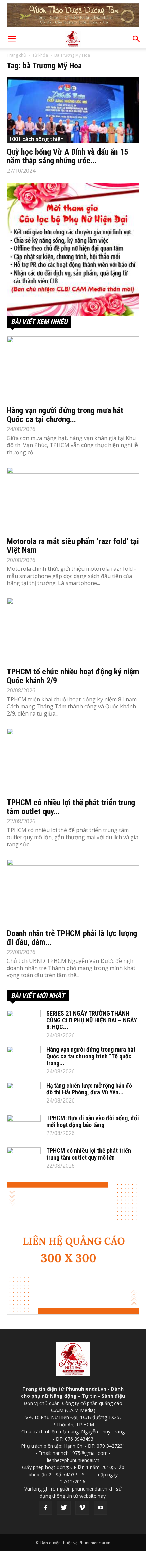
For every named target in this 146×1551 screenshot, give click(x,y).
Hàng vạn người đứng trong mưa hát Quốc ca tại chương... (65, 415)
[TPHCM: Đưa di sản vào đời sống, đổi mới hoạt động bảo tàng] (24, 1127)
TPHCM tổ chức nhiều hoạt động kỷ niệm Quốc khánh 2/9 (73, 676)
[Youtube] (100, 1508)
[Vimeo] (82, 1508)
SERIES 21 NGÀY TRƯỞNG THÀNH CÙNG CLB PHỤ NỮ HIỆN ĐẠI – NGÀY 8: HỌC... (91, 1020)
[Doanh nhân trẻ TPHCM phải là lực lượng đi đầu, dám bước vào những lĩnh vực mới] (73, 891)
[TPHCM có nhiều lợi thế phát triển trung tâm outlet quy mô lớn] (73, 761)
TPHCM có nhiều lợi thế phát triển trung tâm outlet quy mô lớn (88, 1154)
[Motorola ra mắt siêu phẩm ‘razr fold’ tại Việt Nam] (73, 499)
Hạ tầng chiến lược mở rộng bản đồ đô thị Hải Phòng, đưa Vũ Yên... (89, 1089)
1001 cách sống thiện (36, 139)
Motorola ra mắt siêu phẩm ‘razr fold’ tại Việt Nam (73, 545)
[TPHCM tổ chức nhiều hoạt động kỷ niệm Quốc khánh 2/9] (73, 630)
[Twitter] (64, 1508)
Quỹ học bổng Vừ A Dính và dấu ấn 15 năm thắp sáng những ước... (67, 156)
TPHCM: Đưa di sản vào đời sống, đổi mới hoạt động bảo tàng (92, 1121)
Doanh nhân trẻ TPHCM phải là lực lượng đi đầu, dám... (72, 938)
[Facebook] (45, 1508)
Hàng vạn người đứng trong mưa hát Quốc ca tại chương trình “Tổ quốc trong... (90, 1056)
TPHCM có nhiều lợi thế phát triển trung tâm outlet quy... (71, 807)
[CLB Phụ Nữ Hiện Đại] (73, 249)
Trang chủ (16, 55)
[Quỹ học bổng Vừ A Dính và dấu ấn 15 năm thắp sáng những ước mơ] (73, 110)
